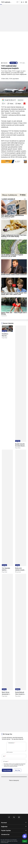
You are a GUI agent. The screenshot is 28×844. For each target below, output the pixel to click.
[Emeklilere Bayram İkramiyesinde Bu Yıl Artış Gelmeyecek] (7, 386)
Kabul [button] (24, 841)
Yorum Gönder (7, 770)
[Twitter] (14, 817)
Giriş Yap (17, 770)
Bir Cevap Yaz (7, 734)
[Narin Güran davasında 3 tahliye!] (7, 635)
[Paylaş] (26, 2)
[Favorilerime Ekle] (24, 103)
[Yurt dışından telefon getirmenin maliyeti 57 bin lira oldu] (7, 511)
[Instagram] (19, 817)
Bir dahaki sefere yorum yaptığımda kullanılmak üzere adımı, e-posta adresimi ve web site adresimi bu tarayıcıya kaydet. (14, 765)
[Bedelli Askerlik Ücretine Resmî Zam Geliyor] (20, 386)
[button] (18, 2)
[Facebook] (9, 817)
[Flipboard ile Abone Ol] (20, 100)
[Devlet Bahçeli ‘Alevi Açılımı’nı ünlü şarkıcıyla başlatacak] (20, 635)
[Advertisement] (14, 15)
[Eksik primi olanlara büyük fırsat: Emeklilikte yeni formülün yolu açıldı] (20, 511)
